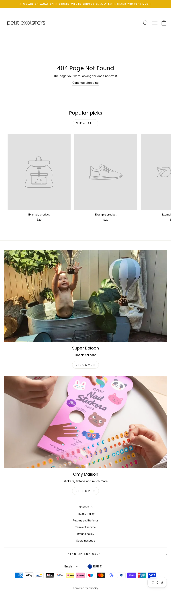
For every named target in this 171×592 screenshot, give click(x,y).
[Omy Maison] (85, 422)
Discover (85, 491)
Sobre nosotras (85, 540)
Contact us (85, 507)
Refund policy (85, 534)
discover (85, 364)
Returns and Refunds (85, 520)
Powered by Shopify (85, 588)
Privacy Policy (86, 513)
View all (85, 123)
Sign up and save (84, 554)
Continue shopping (85, 82)
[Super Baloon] (85, 296)
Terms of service (85, 527)
